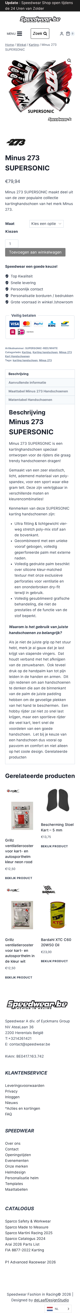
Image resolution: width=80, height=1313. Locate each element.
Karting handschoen (45, 352)
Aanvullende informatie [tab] (27, 383)
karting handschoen (25, 360)
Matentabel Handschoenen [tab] (30, 400)
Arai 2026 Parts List (22, 1244)
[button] (69, 60)
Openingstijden (18, 1155)
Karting (26, 352)
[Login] (62, 33)
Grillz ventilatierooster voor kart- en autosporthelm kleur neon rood (19, 851)
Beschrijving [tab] (19, 374)
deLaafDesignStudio (51, 1300)
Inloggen (12, 1097)
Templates (14, 1184)
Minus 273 (45, 360)
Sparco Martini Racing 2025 (28, 1233)
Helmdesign (15, 1172)
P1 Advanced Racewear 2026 (30, 1262)
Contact (12, 1149)
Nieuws (11, 1103)
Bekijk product (18, 878)
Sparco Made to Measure (26, 1227)
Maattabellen (16, 1189)
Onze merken (16, 1166)
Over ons (12, 1143)
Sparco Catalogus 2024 (25, 1238)
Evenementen (17, 1160)
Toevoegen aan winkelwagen (35, 252)
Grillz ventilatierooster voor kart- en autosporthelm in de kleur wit (20, 950)
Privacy (11, 1091)
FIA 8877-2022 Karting (24, 1250)
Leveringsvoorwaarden (24, 1085)
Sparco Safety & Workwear (28, 1221)
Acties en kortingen (23, 1108)
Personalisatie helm (22, 1178)
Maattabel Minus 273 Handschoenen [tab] (38, 391)
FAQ (8, 1114)
